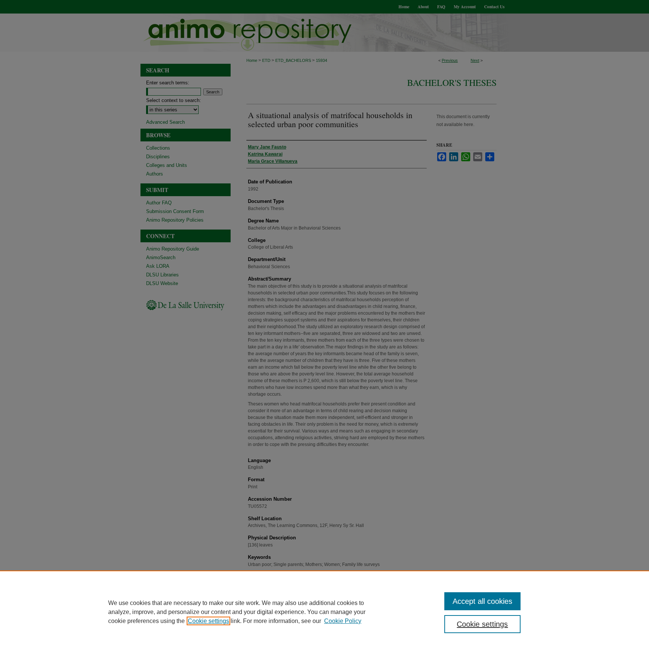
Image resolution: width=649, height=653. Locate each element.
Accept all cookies (482, 601)
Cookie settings (208, 621)
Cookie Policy (342, 621)
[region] (324, 611)
